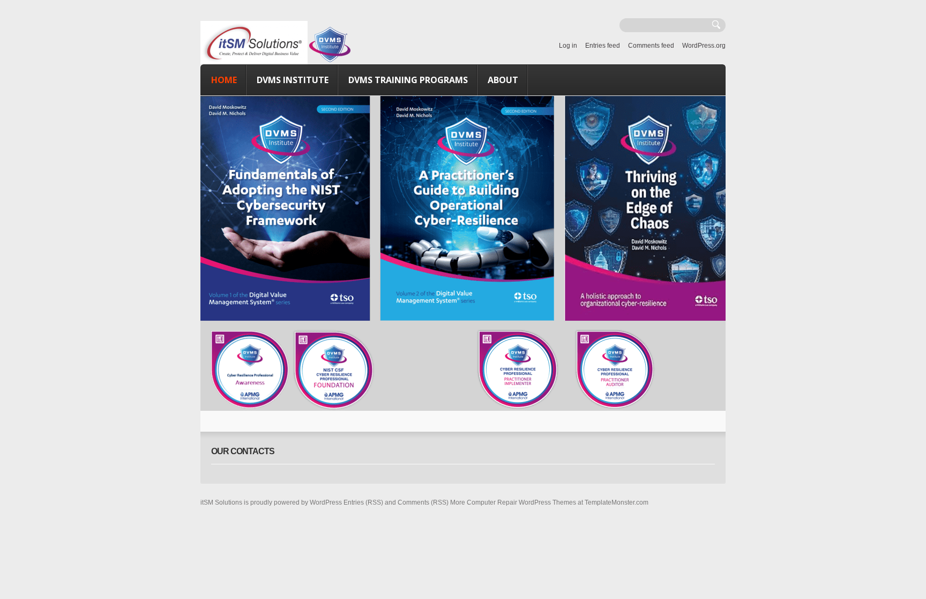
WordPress (326, 502)
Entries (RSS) (363, 502)
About (503, 80)
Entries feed (602, 45)
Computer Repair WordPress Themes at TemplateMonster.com (557, 502)
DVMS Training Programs (408, 80)
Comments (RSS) (423, 502)
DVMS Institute (292, 80)
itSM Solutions (221, 502)
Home (224, 80)
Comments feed (651, 45)
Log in (568, 45)
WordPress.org (704, 45)
